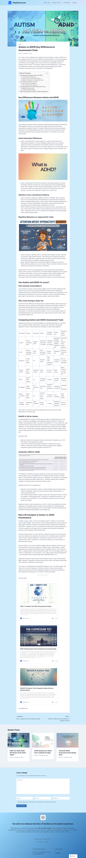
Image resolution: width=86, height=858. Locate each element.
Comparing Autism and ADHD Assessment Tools (32, 86)
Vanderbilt (35, 474)
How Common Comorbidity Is (29, 83)
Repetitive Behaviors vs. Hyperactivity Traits (33, 80)
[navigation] (73, 856)
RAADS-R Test (47, 839)
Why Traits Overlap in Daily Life (30, 85)
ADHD (19, 44)
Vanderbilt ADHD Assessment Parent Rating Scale (67, 753)
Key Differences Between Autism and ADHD (31, 75)
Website (56, 798)
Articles (74, 2)
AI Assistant (67, 2)
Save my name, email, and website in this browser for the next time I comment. (37, 802)
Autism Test (47, 2)
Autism (20, 124)
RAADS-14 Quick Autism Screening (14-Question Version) (59, 718)
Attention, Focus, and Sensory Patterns (32, 78)
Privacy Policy (59, 849)
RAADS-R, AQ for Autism (28, 88)
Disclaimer (58, 853)
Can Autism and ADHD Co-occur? (29, 81)
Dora (21, 53)
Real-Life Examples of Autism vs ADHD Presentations (34, 91)
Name (19, 798)
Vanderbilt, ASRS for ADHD (29, 89)
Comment (20, 780)
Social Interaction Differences (29, 77)
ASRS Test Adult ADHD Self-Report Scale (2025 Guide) (18, 753)
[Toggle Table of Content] (46, 73)
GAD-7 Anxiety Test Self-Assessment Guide (28, 718)
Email (37, 798)
